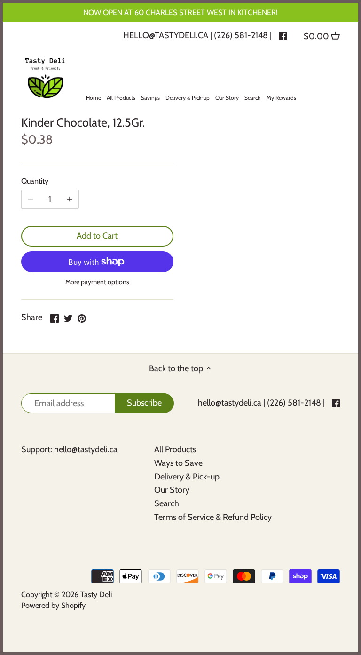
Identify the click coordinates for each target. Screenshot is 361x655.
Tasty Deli (96, 594)
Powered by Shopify (53, 605)
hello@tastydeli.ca (165, 35)
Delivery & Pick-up (187, 476)
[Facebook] (283, 35)
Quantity (34, 180)
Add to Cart (97, 236)
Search (166, 503)
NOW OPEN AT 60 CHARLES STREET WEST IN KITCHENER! (180, 12)
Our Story (171, 490)
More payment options (97, 282)
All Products (175, 449)
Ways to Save (178, 463)
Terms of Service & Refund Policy (213, 517)
